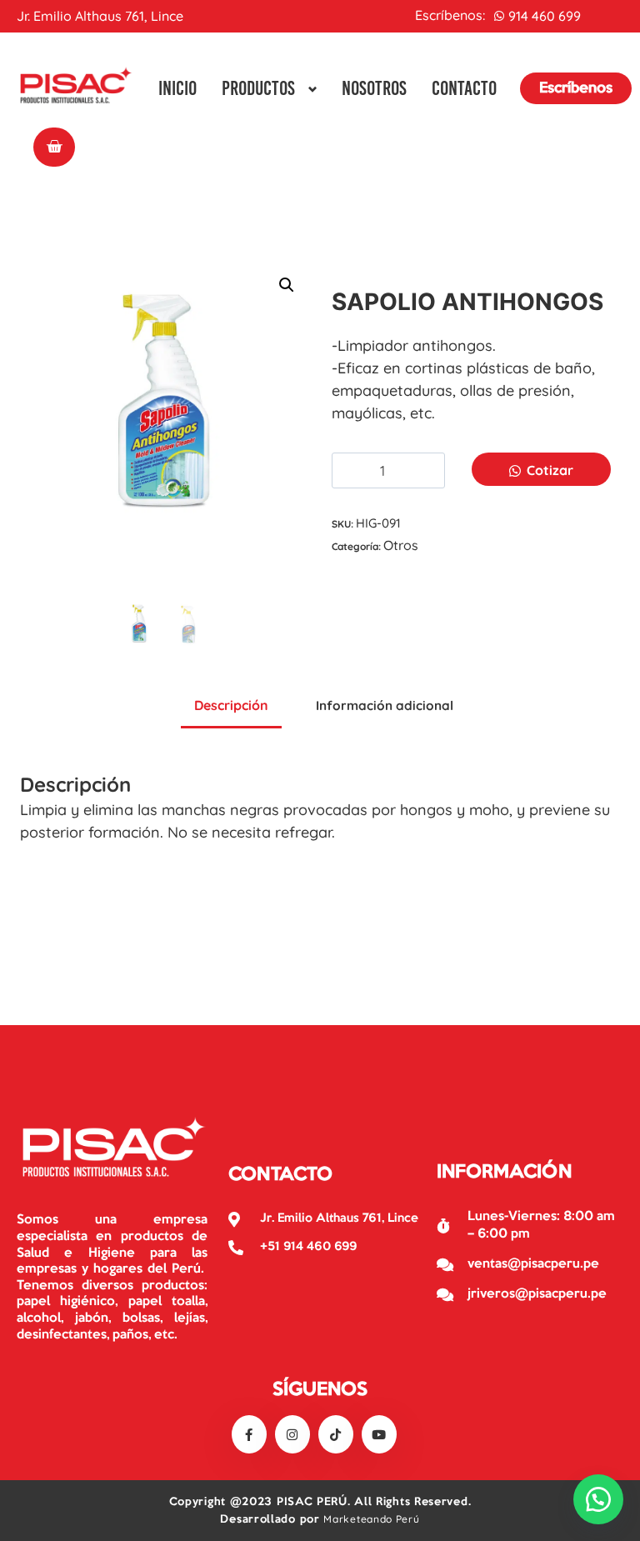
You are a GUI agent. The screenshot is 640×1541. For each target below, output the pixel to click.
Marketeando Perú (371, 1519)
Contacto (464, 88)
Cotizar (550, 470)
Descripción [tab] (231, 705)
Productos (258, 88)
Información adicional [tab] (384, 705)
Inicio (177, 88)
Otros (400, 545)
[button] (287, 285)
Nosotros (374, 88)
